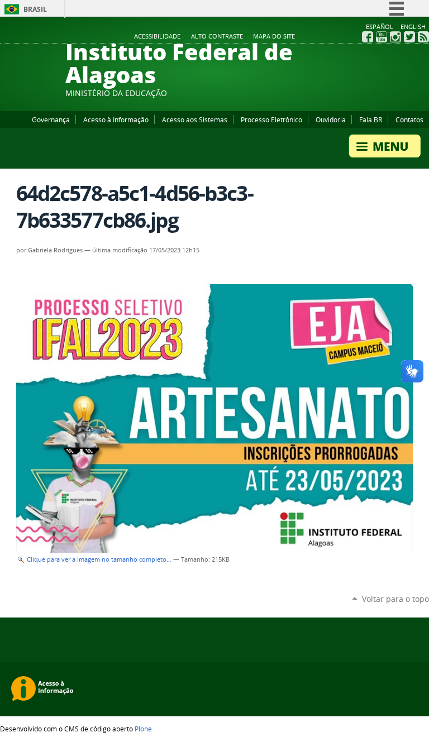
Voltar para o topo (395, 598)
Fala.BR (370, 119)
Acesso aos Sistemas (194, 119)
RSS (423, 36)
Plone (143, 728)
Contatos (409, 119)
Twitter (409, 36)
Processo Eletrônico (271, 119)
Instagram (395, 36)
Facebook (367, 36)
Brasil (35, 9)
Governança (51, 119)
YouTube (381, 36)
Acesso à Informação (116, 119)
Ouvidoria (331, 119)
